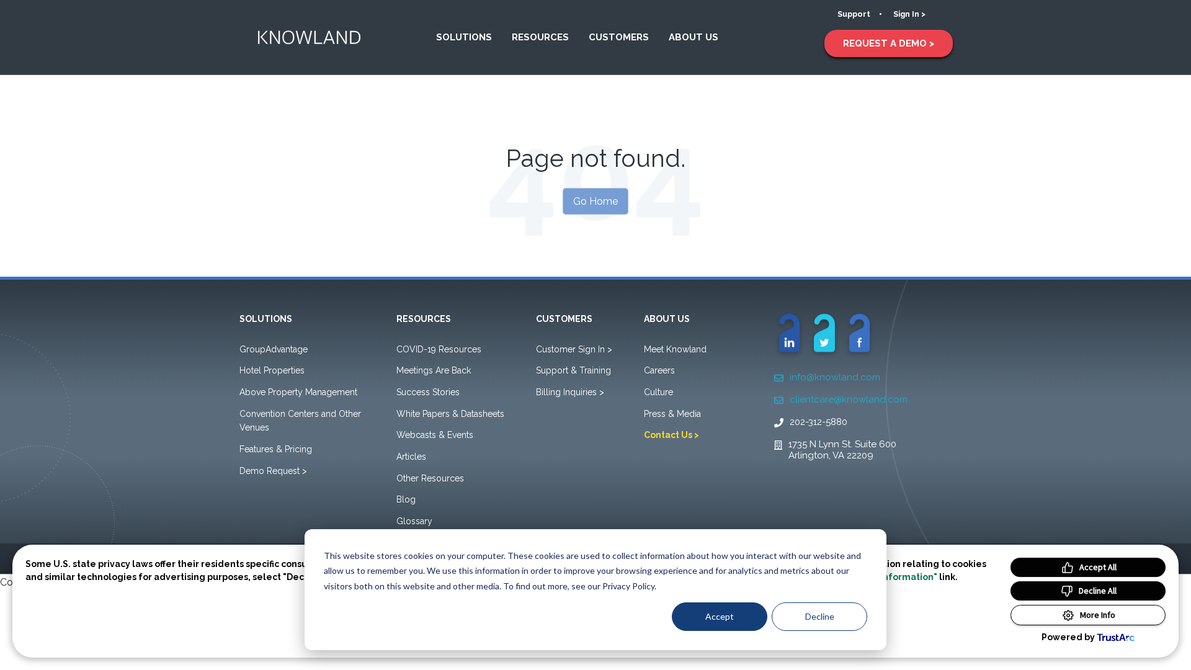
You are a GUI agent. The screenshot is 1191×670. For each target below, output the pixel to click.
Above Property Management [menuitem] (298, 392)
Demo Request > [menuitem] (273, 471)
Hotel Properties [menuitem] (272, 370)
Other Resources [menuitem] (430, 478)
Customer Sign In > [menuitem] (574, 349)
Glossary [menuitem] (414, 521)
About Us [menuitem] (667, 319)
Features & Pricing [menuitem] (275, 449)
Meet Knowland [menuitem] (675, 349)
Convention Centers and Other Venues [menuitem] (300, 421)
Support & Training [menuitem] (573, 370)
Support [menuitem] (853, 14)
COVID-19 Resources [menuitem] (438, 349)
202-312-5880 (818, 421)
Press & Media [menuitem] (672, 414)
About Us (693, 37)
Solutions (464, 37)
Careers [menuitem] (659, 370)
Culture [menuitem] (658, 392)
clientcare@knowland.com (849, 399)
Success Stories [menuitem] (428, 392)
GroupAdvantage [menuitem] (273, 349)
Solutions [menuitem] (265, 319)
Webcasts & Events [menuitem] (434, 435)
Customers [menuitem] (564, 319)
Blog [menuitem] (406, 499)
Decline (819, 616)
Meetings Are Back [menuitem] (433, 370)
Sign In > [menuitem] (909, 14)
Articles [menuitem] (411, 457)
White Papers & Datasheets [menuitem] (450, 414)
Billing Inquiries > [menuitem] (570, 392)
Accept (719, 616)
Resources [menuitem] (423, 319)
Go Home (595, 201)
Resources (540, 37)
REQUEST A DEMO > (888, 43)
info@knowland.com (835, 377)
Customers (619, 37)
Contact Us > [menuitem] (671, 435)
